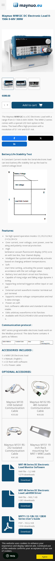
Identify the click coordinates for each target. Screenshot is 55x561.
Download (25, 480)
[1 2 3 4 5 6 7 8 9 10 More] (6, 105)
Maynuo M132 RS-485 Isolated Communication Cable (40, 406)
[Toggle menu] (3, 5)
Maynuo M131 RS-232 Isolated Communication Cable (14, 449)
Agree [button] (44, 556)
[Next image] (49, 51)
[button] (8, 84)
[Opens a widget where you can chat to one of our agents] (10, 556)
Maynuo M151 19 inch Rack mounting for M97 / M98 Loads (40, 449)
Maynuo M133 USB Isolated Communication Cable (14, 406)
